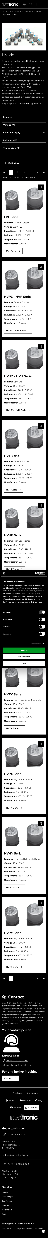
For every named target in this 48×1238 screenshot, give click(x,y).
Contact (5, 1214)
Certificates (7, 1201)
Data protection (8, 1228)
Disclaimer (38, 1228)
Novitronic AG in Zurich (17, 1155)
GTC (4, 1233)
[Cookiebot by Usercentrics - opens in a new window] (35, 573)
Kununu (12, 1100)
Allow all (24, 650)
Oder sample (7, 1196)
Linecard (5, 1205)
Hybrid (16, 14)
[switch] (42, 619)
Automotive (7, 1210)
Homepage (6, 11)
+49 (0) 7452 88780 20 (18, 1164)
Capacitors (6, 14)
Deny (24, 663)
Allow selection (24, 657)
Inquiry (5, 1192)
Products (17, 11)
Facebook (17, 1093)
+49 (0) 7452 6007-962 (17, 1060)
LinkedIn (27, 1100)
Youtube (17, 1107)
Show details (35, 643)
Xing (40, 1100)
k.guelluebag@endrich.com (18, 1065)
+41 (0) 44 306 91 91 (17, 1134)
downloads (33, 1107)
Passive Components (32, 11)
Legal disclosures (24, 1228)
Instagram (33, 1093)
